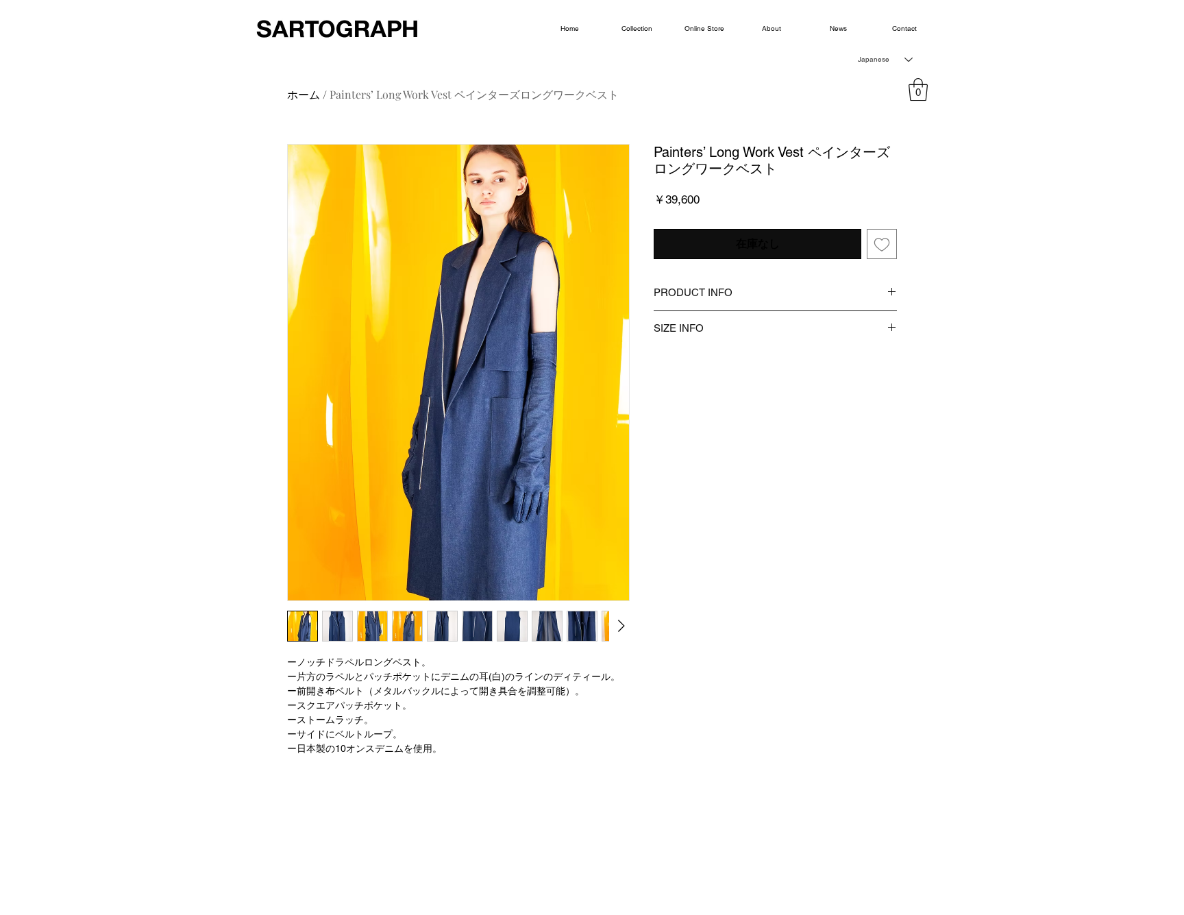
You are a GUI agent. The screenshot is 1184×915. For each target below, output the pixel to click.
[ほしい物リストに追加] (882, 244)
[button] (918, 89)
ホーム (303, 94)
